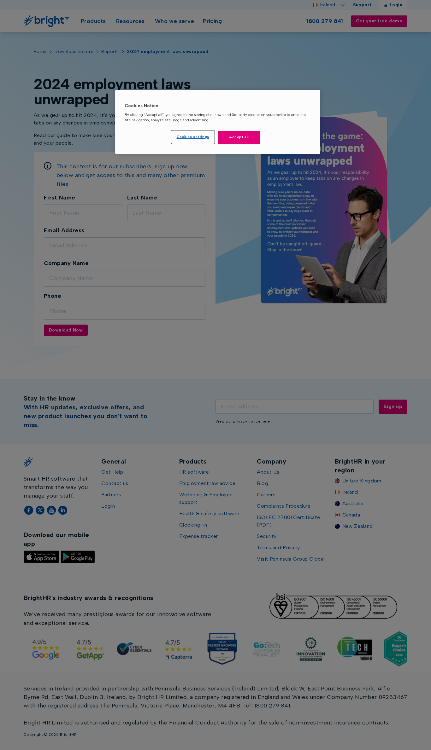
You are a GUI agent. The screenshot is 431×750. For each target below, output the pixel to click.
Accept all (239, 137)
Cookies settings (193, 137)
